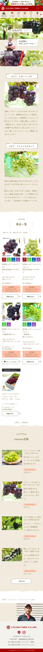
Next (41, 14)
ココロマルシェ (12, 600)
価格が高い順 (17, 232)
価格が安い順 (7, 232)
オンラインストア (24, 600)
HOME (4, 600)
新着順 (25, 232)
